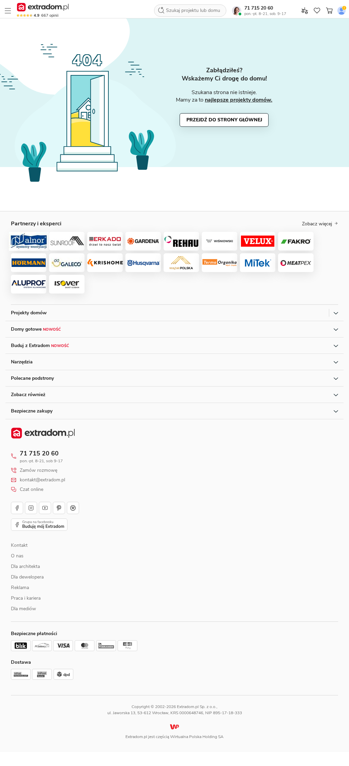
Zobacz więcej (317, 224)
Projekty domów (29, 313)
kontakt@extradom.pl (42, 480)
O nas (17, 556)
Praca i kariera (26, 598)
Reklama (20, 587)
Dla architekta (25, 566)
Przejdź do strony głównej (224, 120)
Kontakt (19, 545)
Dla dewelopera (27, 577)
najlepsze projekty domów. (238, 100)
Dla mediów (23, 608)
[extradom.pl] (43, 7)
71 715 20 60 (258, 8)
